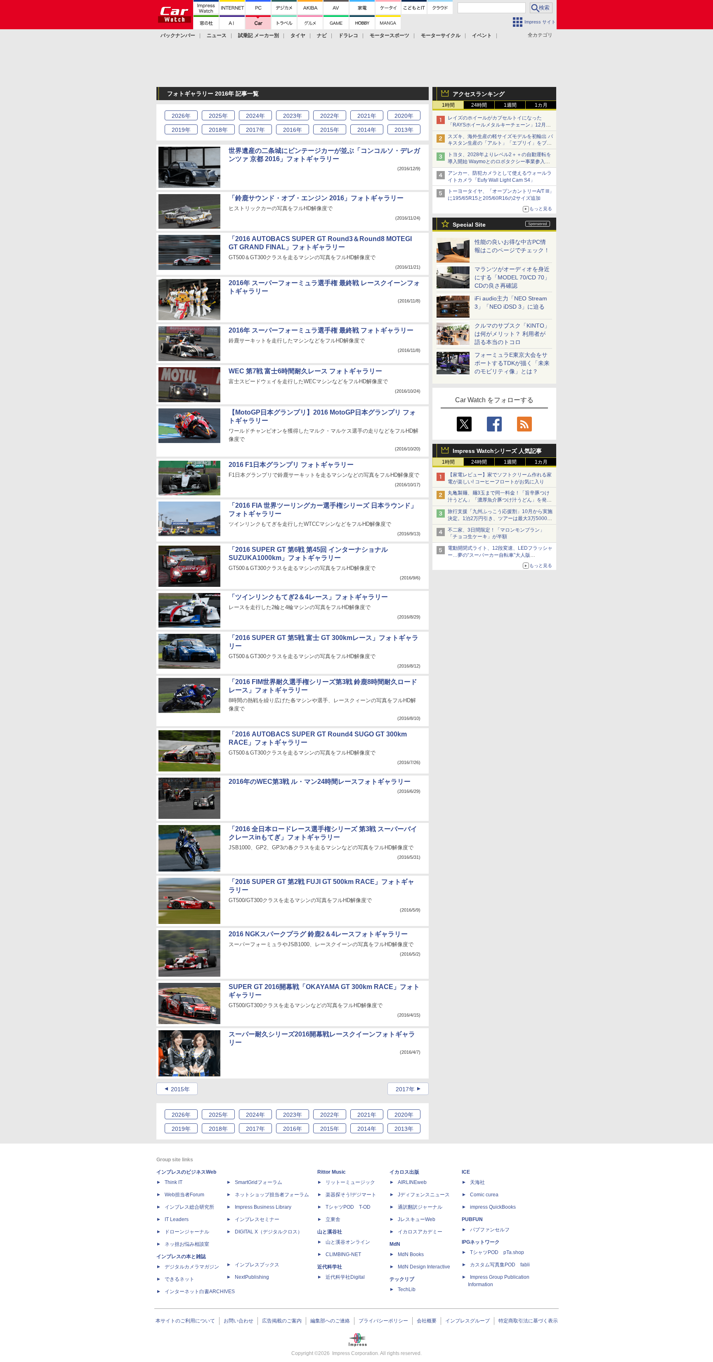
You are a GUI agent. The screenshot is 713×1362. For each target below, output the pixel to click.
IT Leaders (177, 1219)
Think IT (173, 1182)
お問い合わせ (238, 1321)
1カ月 (541, 105)
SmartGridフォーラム (258, 1182)
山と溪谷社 (329, 1232)
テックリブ (402, 1279)
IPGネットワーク (481, 1242)
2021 (366, 116)
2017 (255, 130)
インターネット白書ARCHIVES (200, 1291)
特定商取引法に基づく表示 (528, 1321)
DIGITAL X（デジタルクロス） (268, 1232)
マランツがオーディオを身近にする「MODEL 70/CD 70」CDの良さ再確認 (512, 277)
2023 (292, 116)
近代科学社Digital (345, 1277)
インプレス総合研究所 (189, 1207)
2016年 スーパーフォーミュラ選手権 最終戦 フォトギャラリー (321, 330)
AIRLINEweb (412, 1182)
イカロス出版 (404, 1172)
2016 (292, 130)
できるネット (179, 1279)
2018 (218, 130)
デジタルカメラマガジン (192, 1267)
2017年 (405, 1089)
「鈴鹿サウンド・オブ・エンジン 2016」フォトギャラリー (316, 198)
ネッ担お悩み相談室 (187, 1244)
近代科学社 (329, 1267)
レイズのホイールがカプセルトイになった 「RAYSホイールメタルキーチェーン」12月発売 (499, 125)
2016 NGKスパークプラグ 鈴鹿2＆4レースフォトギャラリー (318, 934)
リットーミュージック (350, 1182)
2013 (403, 130)
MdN (395, 1244)
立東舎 (333, 1219)
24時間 (479, 105)
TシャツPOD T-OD (348, 1207)
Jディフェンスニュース (424, 1195)
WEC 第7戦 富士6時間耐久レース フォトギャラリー (305, 371)
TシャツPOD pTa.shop (497, 1252)
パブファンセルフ (490, 1230)
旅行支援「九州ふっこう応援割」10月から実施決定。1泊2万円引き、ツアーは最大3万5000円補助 (500, 518)
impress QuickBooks (493, 1207)
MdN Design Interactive (424, 1267)
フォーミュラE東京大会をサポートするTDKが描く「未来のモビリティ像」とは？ (512, 363)
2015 (329, 130)
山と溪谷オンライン (348, 1242)
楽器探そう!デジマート (351, 1195)
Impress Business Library (263, 1207)
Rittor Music (331, 1172)
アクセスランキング (479, 94)
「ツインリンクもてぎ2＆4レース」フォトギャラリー (308, 596)
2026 (181, 116)
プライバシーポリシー (383, 1321)
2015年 (180, 1089)
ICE (466, 1172)
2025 (218, 116)
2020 (403, 116)
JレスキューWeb (416, 1219)
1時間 (448, 105)
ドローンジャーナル (187, 1232)
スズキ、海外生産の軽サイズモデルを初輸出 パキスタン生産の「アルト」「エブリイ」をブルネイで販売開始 (500, 143)
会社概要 (427, 1321)
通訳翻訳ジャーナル (420, 1207)
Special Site (469, 224)
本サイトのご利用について (185, 1321)
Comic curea (484, 1195)
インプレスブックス (257, 1265)
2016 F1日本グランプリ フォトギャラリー (291, 464)
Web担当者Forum (184, 1195)
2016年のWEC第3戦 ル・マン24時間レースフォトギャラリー (320, 781)
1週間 (510, 105)
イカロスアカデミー (420, 1232)
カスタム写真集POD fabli (500, 1265)
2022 (329, 116)
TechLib (407, 1289)
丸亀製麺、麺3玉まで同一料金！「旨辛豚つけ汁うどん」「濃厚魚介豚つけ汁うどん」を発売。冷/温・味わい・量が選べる (499, 500)
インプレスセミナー (257, 1219)
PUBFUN (472, 1219)
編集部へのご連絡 (330, 1321)
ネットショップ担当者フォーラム (272, 1195)
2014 (366, 130)
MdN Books (411, 1254)
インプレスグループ (467, 1321)
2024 (255, 116)
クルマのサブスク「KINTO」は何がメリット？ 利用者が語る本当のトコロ (512, 333)
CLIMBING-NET (343, 1254)
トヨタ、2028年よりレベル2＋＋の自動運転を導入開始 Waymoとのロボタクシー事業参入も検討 (499, 161)
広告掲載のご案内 (282, 1321)
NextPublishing (252, 1277)
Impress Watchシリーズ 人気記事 (497, 451)
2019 (181, 130)
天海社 (477, 1182)
